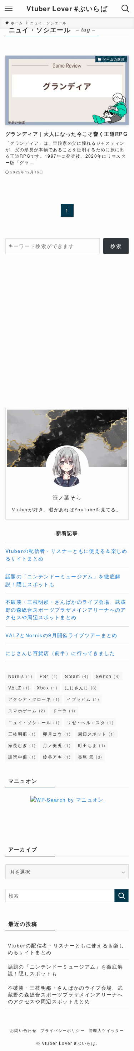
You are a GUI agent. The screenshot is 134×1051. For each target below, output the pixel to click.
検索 (115, 246)
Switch (108, 676)
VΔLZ (19, 687)
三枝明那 (22, 734)
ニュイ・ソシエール (34, 722)
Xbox (47, 687)
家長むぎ (22, 745)
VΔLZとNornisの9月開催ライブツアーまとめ (61, 635)
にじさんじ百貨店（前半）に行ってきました (60, 653)
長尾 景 (90, 757)
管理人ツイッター (106, 1030)
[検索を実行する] (121, 895)
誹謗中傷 (22, 757)
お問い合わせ (23, 1030)
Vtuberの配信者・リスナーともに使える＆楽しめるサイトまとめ (66, 949)
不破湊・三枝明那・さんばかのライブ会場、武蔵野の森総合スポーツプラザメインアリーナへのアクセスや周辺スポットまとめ (65, 609)
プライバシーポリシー (62, 1030)
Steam (77, 676)
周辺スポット (96, 734)
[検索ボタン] (125, 8)
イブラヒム (83, 699)
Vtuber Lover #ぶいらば (67, 8)
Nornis (20, 676)
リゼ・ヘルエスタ (90, 722)
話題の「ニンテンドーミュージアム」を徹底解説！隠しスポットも (65, 970)
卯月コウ (56, 734)
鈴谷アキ (56, 757)
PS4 (49, 676)
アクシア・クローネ (34, 699)
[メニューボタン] (8, 8)
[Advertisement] (67, 331)
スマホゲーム (26, 710)
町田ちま (91, 745)
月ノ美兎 (56, 745)
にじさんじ (81, 687)
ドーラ (64, 710)
